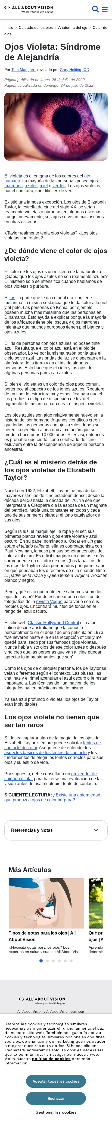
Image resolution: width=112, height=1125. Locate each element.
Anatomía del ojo (72, 27)
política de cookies (51, 1059)
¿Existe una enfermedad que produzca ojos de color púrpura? (52, 797)
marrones (13, 185)
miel (44, 185)
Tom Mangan (23, 69)
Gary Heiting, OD (74, 69)
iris (12, 297)
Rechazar (56, 1098)
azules (31, 185)
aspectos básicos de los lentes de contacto (45, 752)
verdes (59, 185)
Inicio (8, 27)
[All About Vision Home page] (28, 9)
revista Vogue (49, 601)
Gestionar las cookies (56, 1112)
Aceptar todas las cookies (56, 1081)
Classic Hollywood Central (53, 622)
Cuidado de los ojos (36, 27)
